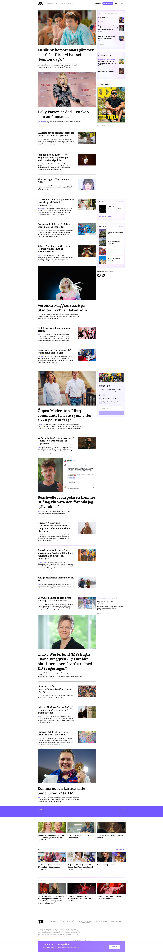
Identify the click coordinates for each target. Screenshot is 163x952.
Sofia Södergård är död (106, 18)
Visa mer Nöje (120, 849)
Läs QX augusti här (103, 125)
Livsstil (100, 31)
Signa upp (114, 946)
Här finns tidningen (102, 921)
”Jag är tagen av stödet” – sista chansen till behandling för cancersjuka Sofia (107, 27)
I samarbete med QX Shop (105, 69)
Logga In (98, 3)
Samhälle (50, 3)
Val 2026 (70, 3)
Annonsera (53, 921)
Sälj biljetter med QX (105, 216)
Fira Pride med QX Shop (106, 71)
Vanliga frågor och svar (74, 921)
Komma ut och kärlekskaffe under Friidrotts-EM (107, 37)
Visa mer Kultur (119, 881)
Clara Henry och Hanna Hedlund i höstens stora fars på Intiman (107, 63)
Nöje (57, 3)
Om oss (62, 921)
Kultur (100, 21)
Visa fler (101, 45)
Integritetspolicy (116, 921)
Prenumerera (107, 3)
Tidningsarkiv (89, 921)
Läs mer (99, 613)
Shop (63, 3)
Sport (100, 40)
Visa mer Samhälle (118, 820)
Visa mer (120, 201)
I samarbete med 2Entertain (106, 59)
